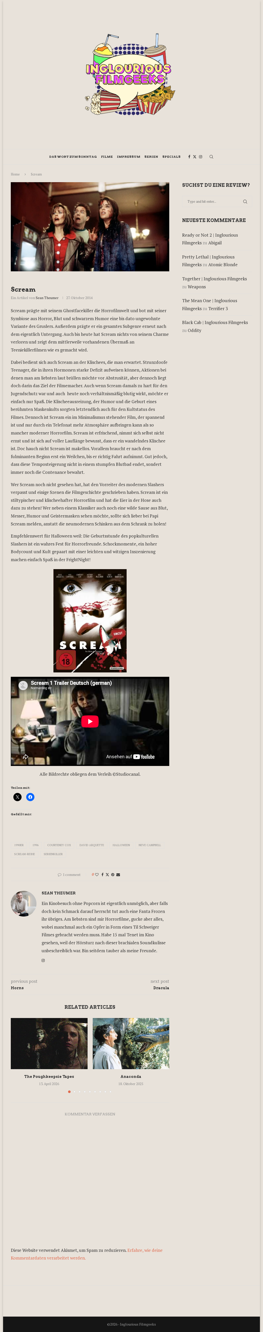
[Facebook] (189, 156)
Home (15, 174)
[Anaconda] (131, 1043)
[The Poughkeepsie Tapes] (49, 1043)
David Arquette (92, 845)
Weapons (197, 287)
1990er (19, 845)
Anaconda (130, 1077)
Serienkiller (53, 854)
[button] (17, 1055)
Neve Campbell (150, 845)
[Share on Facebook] (102, 874)
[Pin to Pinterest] (112, 874)
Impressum (128, 157)
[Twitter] (194, 156)
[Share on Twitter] (107, 874)
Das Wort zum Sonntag (73, 157)
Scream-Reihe (24, 854)
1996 (35, 845)
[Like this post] (97, 874)
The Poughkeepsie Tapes (49, 1077)
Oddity (194, 330)
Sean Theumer (47, 297)
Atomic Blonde (223, 264)
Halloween (121, 845)
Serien (151, 157)
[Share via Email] (118, 874)
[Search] (211, 156)
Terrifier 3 (218, 308)
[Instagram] (200, 156)
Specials (171, 157)
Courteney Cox (59, 845)
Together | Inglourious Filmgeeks (214, 279)
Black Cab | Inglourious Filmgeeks (215, 322)
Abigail (215, 243)
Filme (107, 157)
